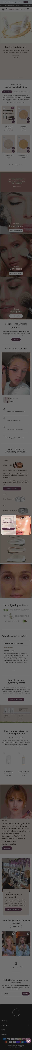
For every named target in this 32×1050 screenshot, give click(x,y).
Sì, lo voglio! (8, 528)
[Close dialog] (29, 516)
